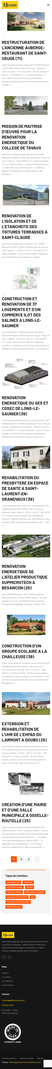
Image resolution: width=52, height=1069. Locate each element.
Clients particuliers (13, 882)
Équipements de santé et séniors (18, 902)
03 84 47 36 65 (7, 1005)
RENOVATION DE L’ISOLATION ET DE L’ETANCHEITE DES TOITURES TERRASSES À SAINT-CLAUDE (25, 226)
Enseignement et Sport (14, 887)
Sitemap (40, 1058)
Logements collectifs (14, 892)
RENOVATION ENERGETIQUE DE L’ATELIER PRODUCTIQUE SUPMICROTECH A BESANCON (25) (25, 577)
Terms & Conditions (9, 1058)
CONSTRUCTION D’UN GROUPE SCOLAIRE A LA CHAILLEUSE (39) (24, 651)
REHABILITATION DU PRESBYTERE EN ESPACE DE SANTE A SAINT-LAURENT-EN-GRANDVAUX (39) (25, 488)
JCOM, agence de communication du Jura (25, 1062)
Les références (7, 981)
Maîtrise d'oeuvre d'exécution (17, 897)
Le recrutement (8, 985)
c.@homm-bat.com (13, 1000)
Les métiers (6, 977)
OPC (32, 897)
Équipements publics (14, 907)
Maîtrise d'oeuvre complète (35, 892)
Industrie (30, 887)
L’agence (5, 973)
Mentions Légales (27, 1058)
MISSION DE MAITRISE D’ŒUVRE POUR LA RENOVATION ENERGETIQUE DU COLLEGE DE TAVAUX (22, 137)
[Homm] (10, 5)
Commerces (28, 882)
